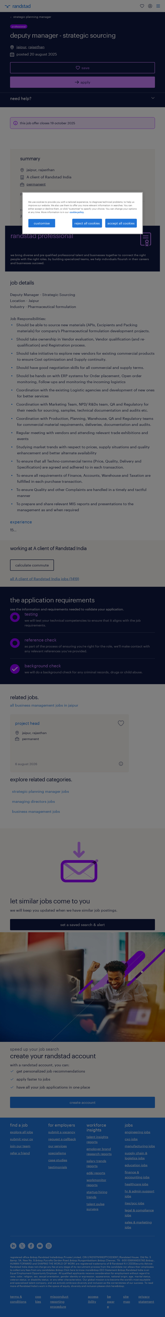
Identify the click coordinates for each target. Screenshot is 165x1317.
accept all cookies (121, 223)
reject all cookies (87, 223)
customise (42, 223)
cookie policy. (77, 212)
